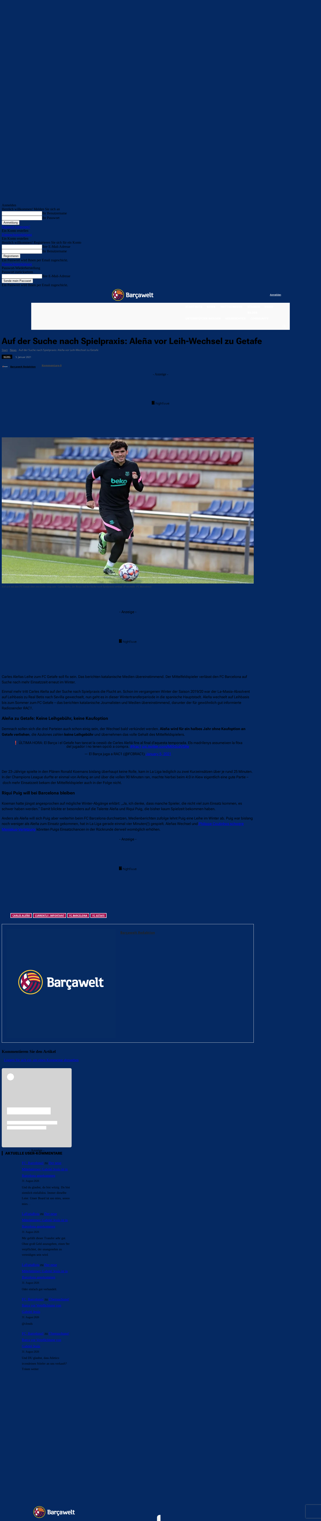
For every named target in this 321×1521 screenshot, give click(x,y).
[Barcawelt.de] (133, 295)
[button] (284, 326)
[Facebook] (239, 295)
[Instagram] (248, 295)
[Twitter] (257, 295)
